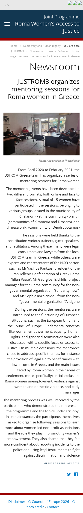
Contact (53, 506)
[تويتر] (68, 474)
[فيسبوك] (76, 474)
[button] (41, 5)
